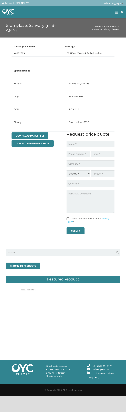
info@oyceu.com (101, 369)
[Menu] (116, 12)
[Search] (122, 12)
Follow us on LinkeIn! (104, 373)
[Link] (8, 12)
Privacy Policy (93, 377)
